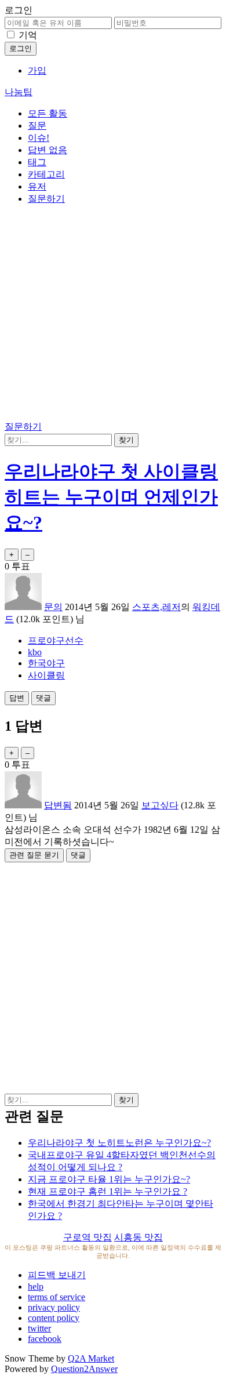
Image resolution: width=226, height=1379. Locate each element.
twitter (39, 1328)
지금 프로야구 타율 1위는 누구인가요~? (109, 1179)
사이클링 (46, 675)
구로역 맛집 (87, 1237)
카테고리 (46, 174)
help (35, 1286)
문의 (53, 607)
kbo (35, 652)
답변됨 (58, 805)
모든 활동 (47, 113)
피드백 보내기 (57, 1275)
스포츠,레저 (156, 607)
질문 (37, 125)
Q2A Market (91, 1358)
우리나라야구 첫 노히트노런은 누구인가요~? (119, 1143)
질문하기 (46, 199)
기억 (28, 35)
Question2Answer (84, 1369)
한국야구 (46, 663)
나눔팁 (18, 92)
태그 (37, 162)
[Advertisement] (113, 315)
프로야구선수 (55, 640)
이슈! (38, 138)
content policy (53, 1318)
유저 (37, 186)
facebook (44, 1339)
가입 (37, 70)
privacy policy (54, 1307)
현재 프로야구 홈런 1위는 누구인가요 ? (107, 1191)
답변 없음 (47, 150)
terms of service (56, 1297)
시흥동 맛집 (138, 1237)
